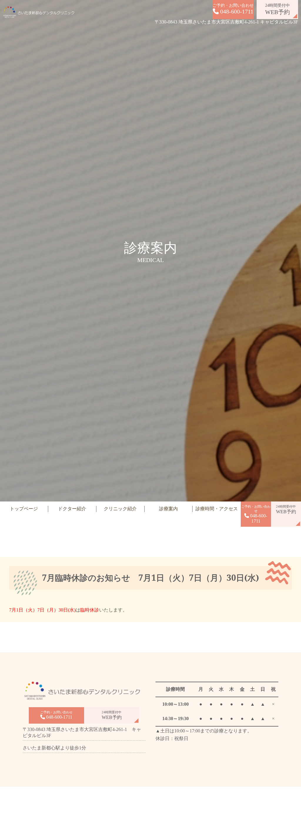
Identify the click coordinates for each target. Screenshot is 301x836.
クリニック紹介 (120, 508)
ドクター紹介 (72, 508)
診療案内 (168, 508)
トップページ (24, 508)
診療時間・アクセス (216, 508)
